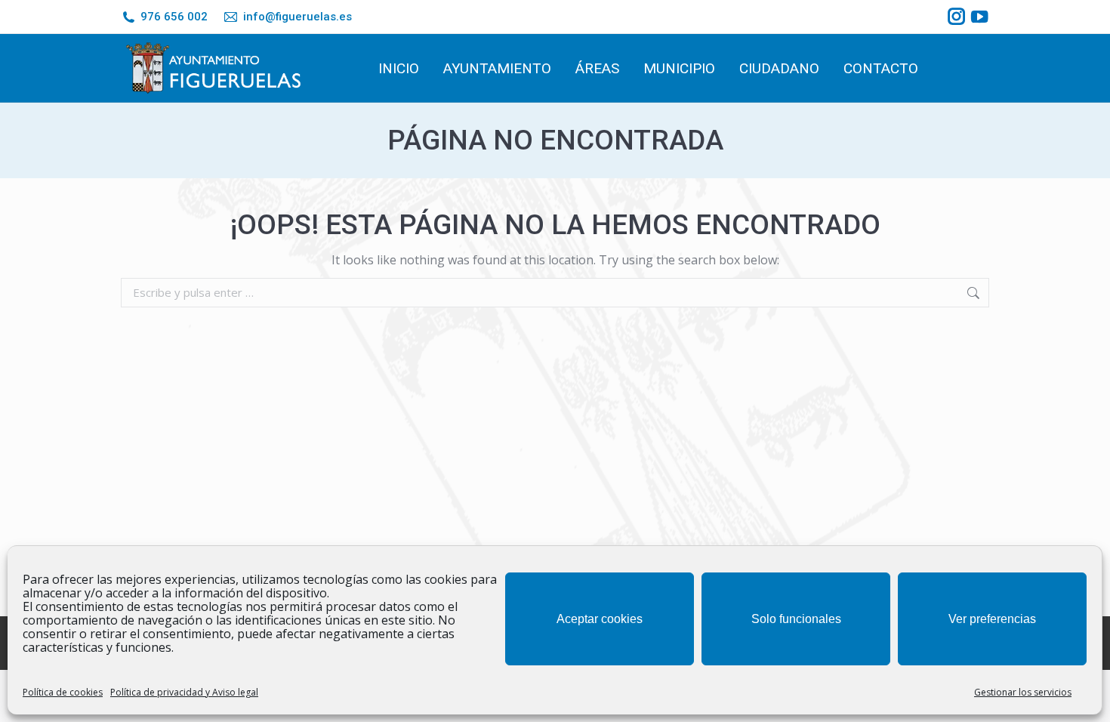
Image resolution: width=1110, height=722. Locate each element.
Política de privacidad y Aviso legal (184, 692)
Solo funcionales (796, 618)
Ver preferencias (992, 618)
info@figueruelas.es (297, 16)
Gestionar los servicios (1022, 692)
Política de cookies (63, 692)
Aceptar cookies (600, 618)
